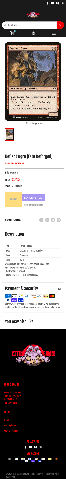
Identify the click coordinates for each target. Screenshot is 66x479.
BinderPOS (10, 477)
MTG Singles (9, 425)
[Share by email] (59, 220)
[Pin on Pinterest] (47, 220)
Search (6, 420)
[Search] (60, 25)
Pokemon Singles (11, 430)
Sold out (13, 199)
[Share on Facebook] (41, 220)
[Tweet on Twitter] (53, 220)
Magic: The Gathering (14, 163)
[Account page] (33, 33)
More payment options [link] (33, 205)
